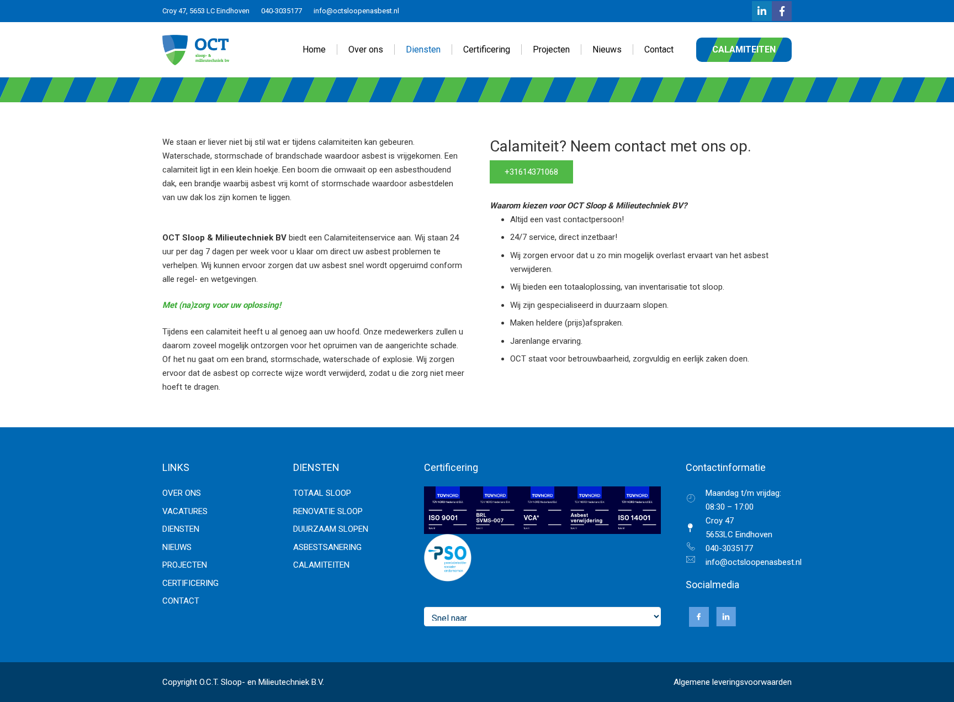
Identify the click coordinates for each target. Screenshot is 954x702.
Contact (180, 601)
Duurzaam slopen (330, 529)
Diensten (180, 529)
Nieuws (177, 547)
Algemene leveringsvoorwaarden (733, 682)
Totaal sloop (322, 493)
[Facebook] (782, 11)
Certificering (190, 583)
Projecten (184, 565)
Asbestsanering (327, 547)
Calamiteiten (321, 565)
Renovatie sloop (328, 511)
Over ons (181, 493)
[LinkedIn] (762, 11)
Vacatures (185, 511)
